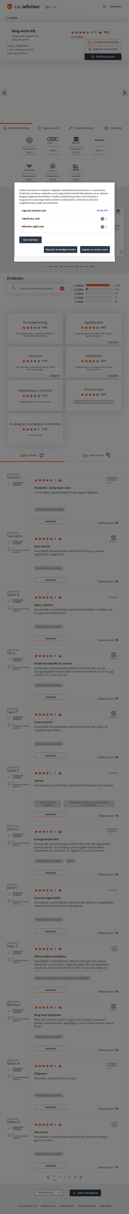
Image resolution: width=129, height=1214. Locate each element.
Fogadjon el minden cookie (95, 249)
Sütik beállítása (30, 240)
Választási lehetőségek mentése (61, 249)
